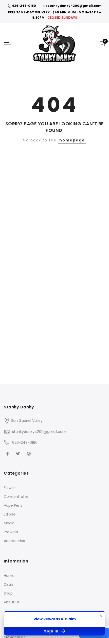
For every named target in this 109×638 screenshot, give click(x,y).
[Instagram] (29, 453)
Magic (9, 523)
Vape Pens (13, 505)
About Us (12, 602)
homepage (72, 140)
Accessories (14, 540)
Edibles (10, 514)
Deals (8, 584)
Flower (9, 487)
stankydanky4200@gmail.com (75, 6)
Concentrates (16, 496)
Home (9, 575)
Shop (8, 593)
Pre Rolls (11, 531)
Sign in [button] (52, 631)
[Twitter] (18, 453)
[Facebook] (8, 453)
